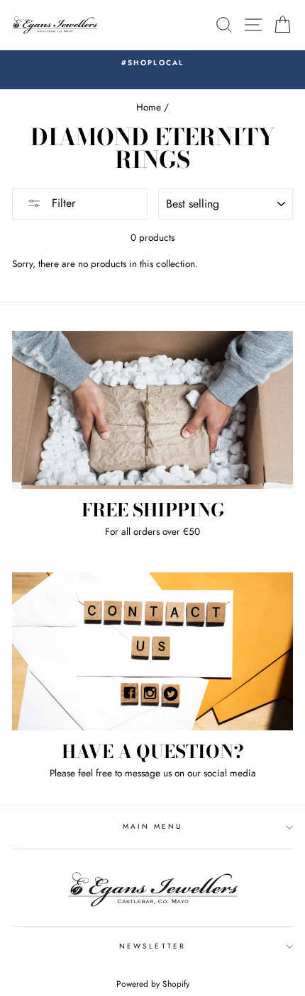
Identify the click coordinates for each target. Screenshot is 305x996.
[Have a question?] (152, 651)
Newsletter (152, 946)
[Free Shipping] (152, 410)
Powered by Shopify (152, 984)
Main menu (153, 826)
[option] (152, 63)
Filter (61, 203)
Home (148, 107)
